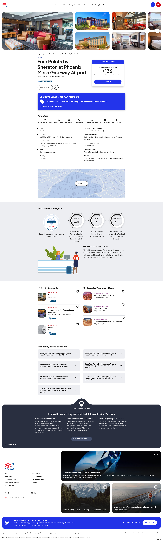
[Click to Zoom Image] (37, 31)
